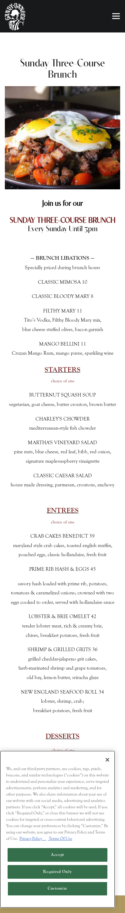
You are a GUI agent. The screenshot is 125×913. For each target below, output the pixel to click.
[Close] (107, 759)
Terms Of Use (60, 838)
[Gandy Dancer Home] (15, 16)
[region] (57, 829)
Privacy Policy (32, 838)
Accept (57, 854)
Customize (57, 888)
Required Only (57, 871)
